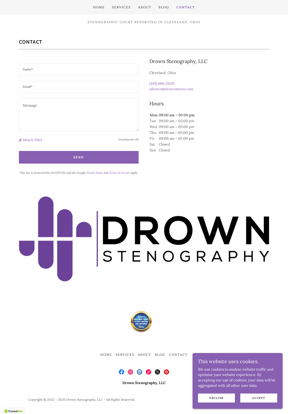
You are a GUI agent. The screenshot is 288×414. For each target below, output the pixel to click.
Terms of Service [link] (119, 172)
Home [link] (99, 7)
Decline (216, 398)
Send (78, 157)
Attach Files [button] (32, 139)
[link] (121, 371)
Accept (258, 398)
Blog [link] (164, 7)
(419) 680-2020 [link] (161, 83)
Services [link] (121, 7)
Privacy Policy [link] (94, 172)
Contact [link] (185, 7)
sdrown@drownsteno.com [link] (171, 89)
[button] (20, 139)
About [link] (144, 7)
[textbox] (79, 70)
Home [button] (106, 355)
